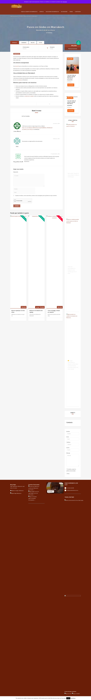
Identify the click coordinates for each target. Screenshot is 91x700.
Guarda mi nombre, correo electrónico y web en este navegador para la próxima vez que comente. (36, 195)
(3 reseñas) (49, 32)
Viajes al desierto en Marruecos (29, 11)
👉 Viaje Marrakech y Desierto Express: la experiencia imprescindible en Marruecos (73, 365)
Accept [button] (68, 698)
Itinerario (23, 42)
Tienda (71, 11)
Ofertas (41, 11)
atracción (17, 66)
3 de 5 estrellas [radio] (23, 172)
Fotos (40, 42)
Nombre (68, 431)
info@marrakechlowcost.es (72, 490)
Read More (73, 698)
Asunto (67, 447)
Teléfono (68, 442)
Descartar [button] (65, 1)
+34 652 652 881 (70, 488)
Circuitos (21, 16)
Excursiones (64, 11)
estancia (20, 80)
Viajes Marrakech (14, 16)
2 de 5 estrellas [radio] (21, 172)
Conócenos (78, 11)
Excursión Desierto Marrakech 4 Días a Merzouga (73, 174)
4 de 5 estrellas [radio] (25, 172)
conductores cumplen (29, 96)
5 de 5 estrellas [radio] (27, 172)
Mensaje (68, 453)
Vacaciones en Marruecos (52, 11)
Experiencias (16, 53)
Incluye (32, 42)
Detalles (14, 42)
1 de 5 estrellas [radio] (20, 172)
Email (67, 436)
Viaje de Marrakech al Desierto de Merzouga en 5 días (72, 270)
